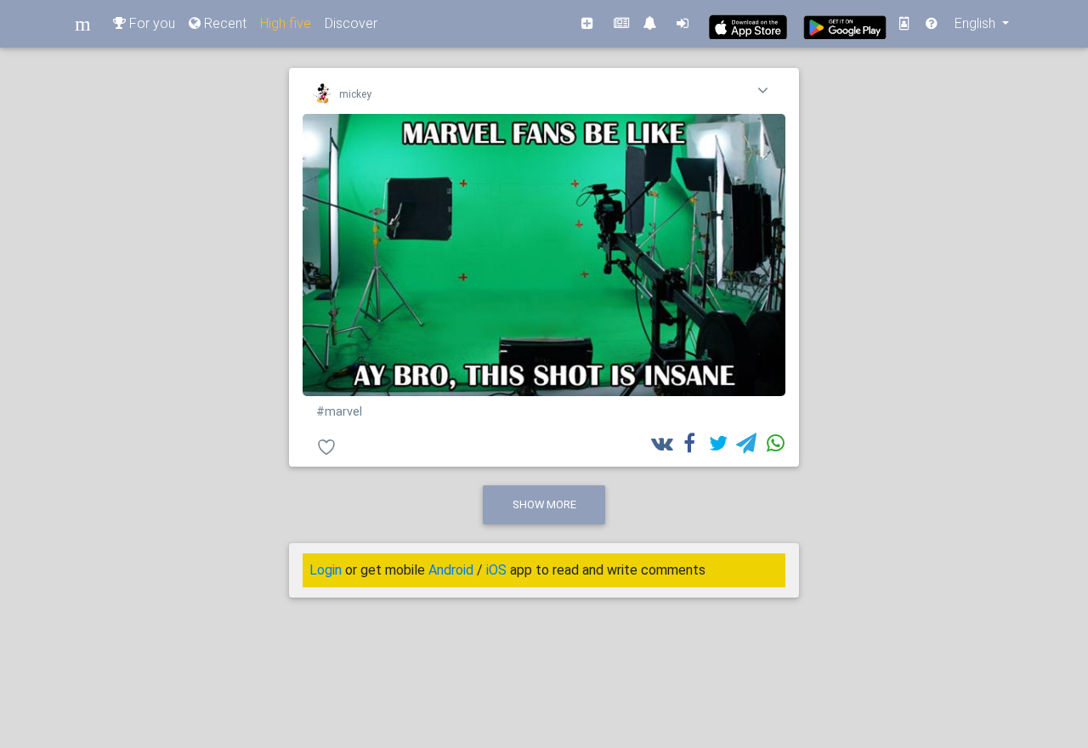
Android (450, 570)
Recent (223, 23)
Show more (544, 504)
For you (150, 23)
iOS (496, 570)
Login (325, 570)
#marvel (339, 412)
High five (285, 23)
